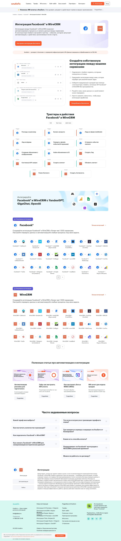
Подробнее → (98, 9)
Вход (107, 3)
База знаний (62, 3)
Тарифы (35, 3)
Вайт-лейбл (52, 3)
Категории (81, 3)
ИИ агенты (65, 518)
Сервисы (28, 3)
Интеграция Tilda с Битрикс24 (46, 518)
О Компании (65, 523)
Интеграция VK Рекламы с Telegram (47, 508)
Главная (15, 14)
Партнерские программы (69, 516)
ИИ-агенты (43, 3)
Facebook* (26, 14)
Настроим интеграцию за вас (71, 521)
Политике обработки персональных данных (23, 536)
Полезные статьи (67, 513)
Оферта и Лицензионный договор (47, 528)
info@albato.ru (17, 513)
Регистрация (98, 3)
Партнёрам (72, 3)
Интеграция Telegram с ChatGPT (46, 523)
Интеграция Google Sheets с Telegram (48, 521)
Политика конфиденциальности (46, 530)
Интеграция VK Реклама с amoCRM (47, 516)
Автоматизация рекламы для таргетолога (20, 387)
